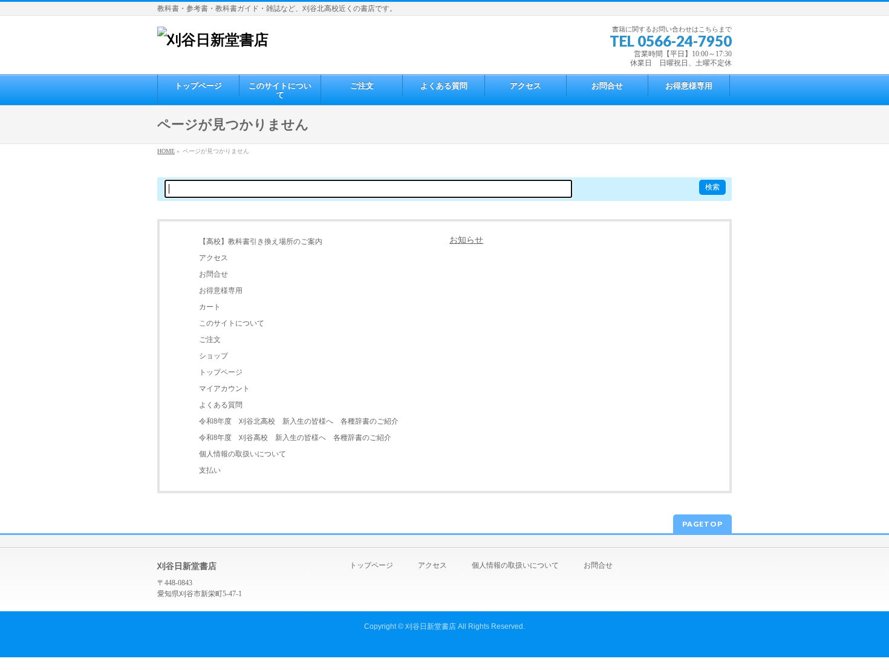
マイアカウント (224, 388)
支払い (210, 470)
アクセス (213, 258)
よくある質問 (221, 405)
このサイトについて (231, 323)
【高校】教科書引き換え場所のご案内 (260, 241)
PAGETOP (702, 523)
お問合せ (213, 274)
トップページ (221, 372)
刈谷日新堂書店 (430, 626)
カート (210, 307)
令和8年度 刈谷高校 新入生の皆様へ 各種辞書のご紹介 (295, 437)
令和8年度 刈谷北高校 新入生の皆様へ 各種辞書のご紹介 (299, 421)
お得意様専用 (221, 290)
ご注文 (210, 339)
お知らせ (466, 240)
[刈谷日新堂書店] (213, 40)
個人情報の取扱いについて (242, 454)
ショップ (213, 356)
